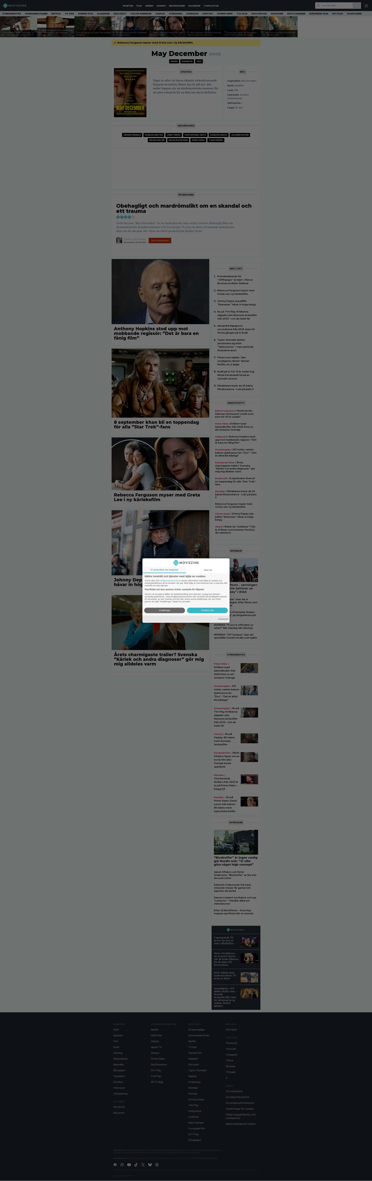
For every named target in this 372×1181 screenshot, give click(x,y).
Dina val (208, 570)
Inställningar (164, 610)
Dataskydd (223, 619)
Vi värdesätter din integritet (164, 569)
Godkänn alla (207, 610)
